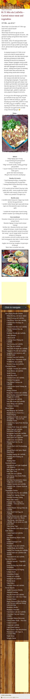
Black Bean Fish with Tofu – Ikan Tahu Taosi (16, 470)
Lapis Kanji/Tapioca (13, 627)
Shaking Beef (11, 461)
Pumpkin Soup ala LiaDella (15, 546)
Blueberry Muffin (12, 607)
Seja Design (17, 697)
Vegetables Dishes (11, 490)
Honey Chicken (12, 390)
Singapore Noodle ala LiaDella (16, 351)
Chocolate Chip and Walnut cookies (15, 615)
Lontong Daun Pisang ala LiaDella (15, 341)
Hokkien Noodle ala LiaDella (16, 333)
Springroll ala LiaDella (14, 578)
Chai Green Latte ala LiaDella (16, 612)
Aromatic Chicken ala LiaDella (16, 368)
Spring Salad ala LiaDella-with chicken (16, 553)
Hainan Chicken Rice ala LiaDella (14, 330)
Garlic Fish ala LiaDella (14, 473)
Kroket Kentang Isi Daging (15, 569)
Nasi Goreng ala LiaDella (15, 344)
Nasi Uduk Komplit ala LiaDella (17, 348)
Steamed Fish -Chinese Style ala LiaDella (17, 487)
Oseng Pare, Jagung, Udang (15, 495)
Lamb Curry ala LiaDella (15, 440)
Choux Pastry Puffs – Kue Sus (16, 620)
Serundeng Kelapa (12, 574)
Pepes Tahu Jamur (12, 499)
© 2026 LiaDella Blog (6, 695)
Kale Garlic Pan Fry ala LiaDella (17, 493)
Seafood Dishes (10, 463)
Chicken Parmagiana (13, 380)
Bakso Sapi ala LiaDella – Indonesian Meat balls (15, 430)
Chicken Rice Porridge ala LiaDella (15, 323)
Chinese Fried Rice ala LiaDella (17, 327)
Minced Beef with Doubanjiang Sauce (17, 447)
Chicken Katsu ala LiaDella (15, 378)
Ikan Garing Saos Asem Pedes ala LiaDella (16, 477)
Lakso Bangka (11, 335)
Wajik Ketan (10, 636)
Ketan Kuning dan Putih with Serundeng (16, 566)
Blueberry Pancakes (13, 609)
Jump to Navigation (7, 9)
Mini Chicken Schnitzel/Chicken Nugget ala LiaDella (17, 396)
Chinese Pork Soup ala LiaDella (17, 427)
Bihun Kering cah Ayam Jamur (16, 316)
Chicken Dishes (10, 366)
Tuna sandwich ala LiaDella (15, 557)
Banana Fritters (11, 599)
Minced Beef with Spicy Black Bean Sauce (16, 451)
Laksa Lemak (11, 338)
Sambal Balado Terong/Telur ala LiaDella (17, 509)
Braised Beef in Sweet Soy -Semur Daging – (16, 413)
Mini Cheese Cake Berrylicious (16, 629)
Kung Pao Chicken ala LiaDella (17, 393)
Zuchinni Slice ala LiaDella (15, 585)
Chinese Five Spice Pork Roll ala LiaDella (17, 424)
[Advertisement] (14, 292)
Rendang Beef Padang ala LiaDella (15, 457)
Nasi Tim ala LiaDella (13, 346)
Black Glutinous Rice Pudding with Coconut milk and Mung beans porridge (16, 603)
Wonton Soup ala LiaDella (15, 364)
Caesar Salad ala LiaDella (15, 533)
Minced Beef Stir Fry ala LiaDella (14, 443)
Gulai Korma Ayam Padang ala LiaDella (16, 387)
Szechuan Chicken (12, 406)
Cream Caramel (11, 623)
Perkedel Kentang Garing (15, 497)
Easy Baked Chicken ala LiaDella (14, 383)
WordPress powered (6, 697)
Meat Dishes (9, 408)
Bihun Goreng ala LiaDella (15, 318)
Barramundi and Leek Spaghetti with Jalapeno (17, 466)
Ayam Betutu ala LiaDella (15, 371)
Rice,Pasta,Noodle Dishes (14, 313)
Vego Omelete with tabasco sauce (17, 528)
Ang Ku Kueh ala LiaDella (15, 594)
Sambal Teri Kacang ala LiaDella (17, 550)
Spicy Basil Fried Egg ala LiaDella (15, 513)
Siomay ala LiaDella (13, 576)
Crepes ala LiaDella (13, 625)
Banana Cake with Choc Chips (16, 597)
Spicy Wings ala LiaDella (15, 403)
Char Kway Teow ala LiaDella (16, 320)
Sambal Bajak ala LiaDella (15, 548)
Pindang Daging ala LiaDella (16, 454)
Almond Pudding (12, 592)
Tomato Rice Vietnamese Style (16, 359)
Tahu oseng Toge (12, 526)
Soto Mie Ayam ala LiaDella (16, 401)
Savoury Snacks (10, 559)
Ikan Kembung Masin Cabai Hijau (16, 538)
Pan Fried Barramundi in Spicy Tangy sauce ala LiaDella (17, 481)
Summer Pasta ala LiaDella (15, 357)
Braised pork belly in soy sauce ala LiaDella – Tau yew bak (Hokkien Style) (17, 418)
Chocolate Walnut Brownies (15, 618)
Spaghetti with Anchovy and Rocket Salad (16, 354)
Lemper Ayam (11, 572)
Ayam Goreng (11, 373)
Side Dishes (9, 531)
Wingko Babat (11, 638)
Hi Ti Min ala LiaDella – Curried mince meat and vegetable (17, 436)
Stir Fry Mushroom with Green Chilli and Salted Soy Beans (17, 517)
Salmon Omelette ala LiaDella (16, 484)
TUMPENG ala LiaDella (14, 362)
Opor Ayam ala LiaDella (14, 399)
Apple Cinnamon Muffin (15, 590)
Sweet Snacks (10, 588)
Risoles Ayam (11, 581)
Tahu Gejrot (10, 583)
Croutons (10, 535)
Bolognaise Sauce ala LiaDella (16, 433)
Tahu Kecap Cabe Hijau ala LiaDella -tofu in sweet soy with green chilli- (17, 522)
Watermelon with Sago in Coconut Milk (15, 633)
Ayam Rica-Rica (12, 375)
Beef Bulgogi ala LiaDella (15, 410)
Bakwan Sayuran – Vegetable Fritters (16, 562)
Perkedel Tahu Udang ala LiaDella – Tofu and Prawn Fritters (15, 503)
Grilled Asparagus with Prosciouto (14, 542)
